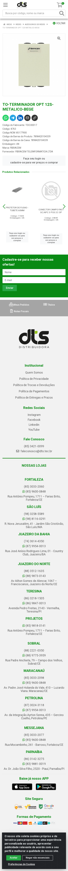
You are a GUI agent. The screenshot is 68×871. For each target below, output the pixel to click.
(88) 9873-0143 (36, 576)
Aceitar (13, 857)
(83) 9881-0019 (36, 764)
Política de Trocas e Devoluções (34, 385)
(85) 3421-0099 (34, 446)
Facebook (34, 419)
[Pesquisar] (61, 13)
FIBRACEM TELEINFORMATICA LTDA (34, 151)
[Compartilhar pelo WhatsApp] (5, 118)
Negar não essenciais (38, 857)
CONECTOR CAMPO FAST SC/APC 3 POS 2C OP (51, 211)
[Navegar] (4, 206)
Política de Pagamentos (34, 391)
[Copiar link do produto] (35, 118)
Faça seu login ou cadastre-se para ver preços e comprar (34, 160)
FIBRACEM (15, 147)
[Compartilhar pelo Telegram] (13, 118)
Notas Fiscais (21, 311)
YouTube (34, 429)
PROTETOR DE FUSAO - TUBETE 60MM (17, 209)
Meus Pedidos (21, 304)
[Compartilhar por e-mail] (27, 118)
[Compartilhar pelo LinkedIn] (20, 118)
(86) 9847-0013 (36, 603)
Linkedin (34, 424)
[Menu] (5, 5)
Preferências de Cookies (21, 864)
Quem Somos (34, 372)
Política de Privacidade (34, 378)
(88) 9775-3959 (36, 655)
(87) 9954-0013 (36, 546)
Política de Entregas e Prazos (34, 397)
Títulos (51, 304)
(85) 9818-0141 (36, 625)
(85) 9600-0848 (36, 491)
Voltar (60, 23)
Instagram (34, 414)
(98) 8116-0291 (36, 518)
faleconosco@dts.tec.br (36, 451)
